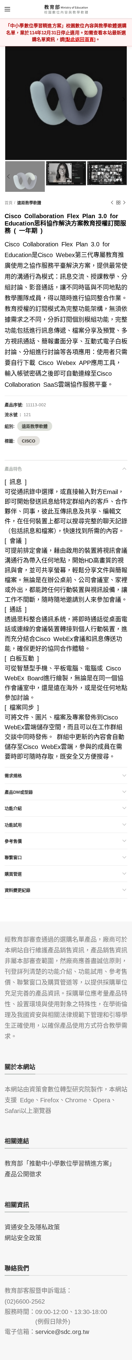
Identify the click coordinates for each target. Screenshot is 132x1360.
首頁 (9, 202)
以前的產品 (112, 202)
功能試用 (13, 824)
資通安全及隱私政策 (32, 1227)
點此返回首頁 (80, 39)
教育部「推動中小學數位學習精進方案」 (60, 1163)
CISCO (28, 441)
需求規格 (13, 775)
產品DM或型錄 (19, 792)
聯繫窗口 (13, 857)
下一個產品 (124, 202)
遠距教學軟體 (29, 202)
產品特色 (13, 468)
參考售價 (13, 841)
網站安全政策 (23, 1237)
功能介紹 (13, 808)
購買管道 (13, 874)
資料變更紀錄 (17, 890)
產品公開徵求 (23, 1174)
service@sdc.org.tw (62, 1331)
